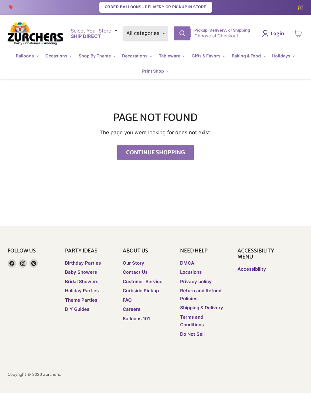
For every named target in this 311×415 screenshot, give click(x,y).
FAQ (127, 300)
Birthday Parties (83, 263)
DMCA (187, 263)
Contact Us (135, 272)
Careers (131, 309)
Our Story (133, 263)
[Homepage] (35, 33)
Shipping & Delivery (201, 307)
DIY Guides (77, 309)
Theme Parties (81, 300)
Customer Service (142, 281)
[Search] (182, 33)
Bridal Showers (81, 281)
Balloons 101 (136, 318)
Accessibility (252, 269)
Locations (191, 272)
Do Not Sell (192, 334)
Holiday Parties (82, 290)
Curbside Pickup (141, 290)
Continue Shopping (155, 152)
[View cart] (298, 33)
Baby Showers (81, 272)
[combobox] (171, 33)
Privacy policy (196, 281)
